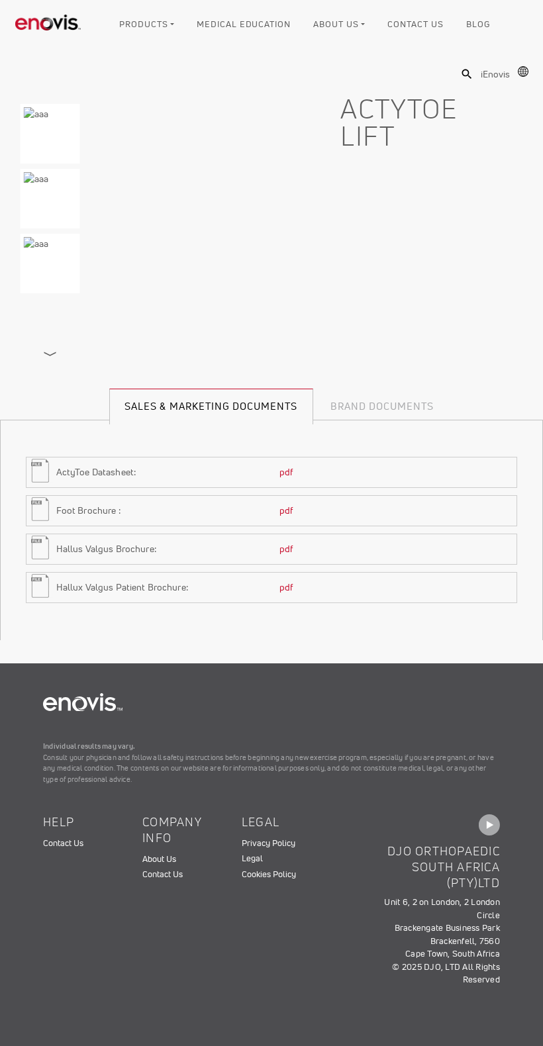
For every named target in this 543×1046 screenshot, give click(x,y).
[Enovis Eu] (48, 20)
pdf (286, 472)
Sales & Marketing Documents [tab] (210, 406)
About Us (335, 24)
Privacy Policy (268, 843)
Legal (252, 858)
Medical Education (243, 24)
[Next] (50, 354)
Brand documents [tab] (382, 406)
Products (143, 24)
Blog (478, 24)
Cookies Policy (269, 874)
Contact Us (415, 24)
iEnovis (495, 74)
